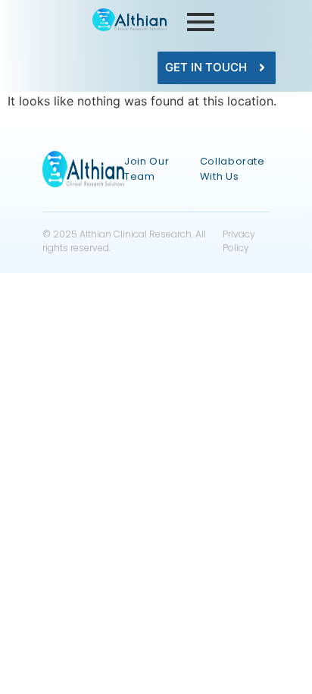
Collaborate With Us (232, 169)
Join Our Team (146, 169)
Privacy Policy (239, 241)
